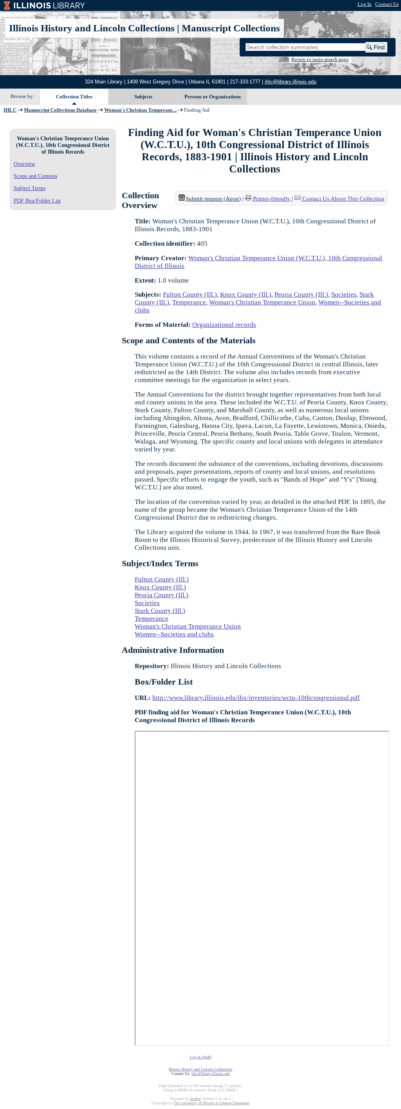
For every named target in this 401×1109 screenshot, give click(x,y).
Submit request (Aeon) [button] (213, 199)
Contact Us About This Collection (343, 199)
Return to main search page (320, 59)
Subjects (143, 97)
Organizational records (224, 324)
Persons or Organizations (212, 97)
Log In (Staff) (200, 1057)
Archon (195, 1098)
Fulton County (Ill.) (190, 294)
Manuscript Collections (231, 28)
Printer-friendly (272, 199)
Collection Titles (74, 97)
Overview (24, 164)
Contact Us (387, 4)
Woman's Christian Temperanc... (140, 110)
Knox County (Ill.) (245, 294)
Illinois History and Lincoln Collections (92, 28)
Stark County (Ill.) (160, 610)
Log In (365, 4)
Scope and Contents (35, 176)
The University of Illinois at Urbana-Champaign (211, 1103)
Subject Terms (29, 188)
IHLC (10, 110)
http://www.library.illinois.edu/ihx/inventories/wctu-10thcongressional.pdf (256, 697)
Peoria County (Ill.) (301, 294)
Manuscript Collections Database (60, 110)
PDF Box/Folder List (37, 201)
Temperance (189, 302)
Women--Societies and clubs (174, 634)
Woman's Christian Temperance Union (262, 302)
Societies (343, 294)
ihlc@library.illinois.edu (290, 82)
